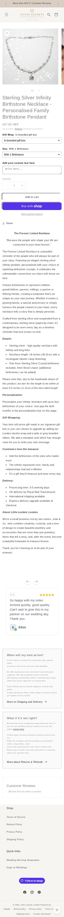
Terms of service (52, 909)
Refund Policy (14, 824)
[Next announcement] (58, 3)
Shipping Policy (15, 839)
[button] (6, 14)
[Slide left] (24, 90)
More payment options (32, 214)
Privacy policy (35, 909)
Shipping (18, 129)
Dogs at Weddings (17, 867)
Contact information (42, 914)
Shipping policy (23, 914)
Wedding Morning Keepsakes (23, 860)
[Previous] (28, 581)
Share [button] (9, 223)
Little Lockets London (30, 905)
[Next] (36, 581)
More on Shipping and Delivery (25, 701)
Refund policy (20, 909)
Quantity (6, 179)
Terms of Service (16, 817)
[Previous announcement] (6, 3)
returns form (18, 729)
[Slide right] (39, 90)
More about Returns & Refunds (25, 761)
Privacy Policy (14, 831)
